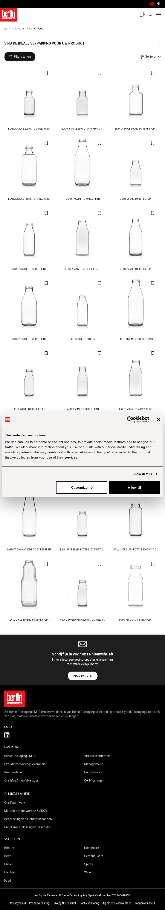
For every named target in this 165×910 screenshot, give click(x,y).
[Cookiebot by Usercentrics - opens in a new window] (130, 419)
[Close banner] (158, 419)
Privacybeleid (18, 903)
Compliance (92, 772)
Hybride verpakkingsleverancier (25, 764)
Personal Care (93, 856)
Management (93, 764)
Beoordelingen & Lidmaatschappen (28, 819)
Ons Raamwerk (14, 802)
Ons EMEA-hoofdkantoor (21, 780)
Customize (79, 487)
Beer (7, 856)
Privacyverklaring (39, 903)
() (155, 4)
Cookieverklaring (89, 903)
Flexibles (10, 872)
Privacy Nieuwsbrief (64, 903)
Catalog (16, 28)
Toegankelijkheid (145, 903)
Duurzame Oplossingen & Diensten (27, 827)
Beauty (9, 848)
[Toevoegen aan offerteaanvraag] (46, 72)
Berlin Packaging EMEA (20, 756)
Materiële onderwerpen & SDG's (25, 811)
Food (29, 28)
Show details (142, 474)
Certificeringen (94, 780)
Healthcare (91, 848)
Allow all (134, 487)
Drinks (8, 864)
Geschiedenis (13, 772)
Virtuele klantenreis (97, 756)
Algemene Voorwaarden (117, 903)
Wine (87, 872)
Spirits (88, 864)
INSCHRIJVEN (82, 676)
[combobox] (150, 56)
